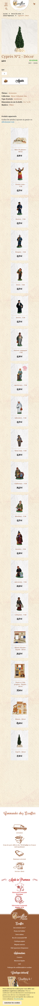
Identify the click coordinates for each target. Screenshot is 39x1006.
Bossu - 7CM (20, 285)
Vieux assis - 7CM (20, 451)
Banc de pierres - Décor (21, 151)
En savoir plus (18, 999)
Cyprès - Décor (20, 752)
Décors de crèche (16, 14)
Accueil (5, 14)
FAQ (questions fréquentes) (19, 948)
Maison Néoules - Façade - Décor (20, 648)
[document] (20, 996)
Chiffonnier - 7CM (20, 484)
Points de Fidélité (19, 931)
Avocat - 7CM (20, 317)
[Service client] (19, 866)
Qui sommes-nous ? (19, 928)
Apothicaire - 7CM (20, 385)
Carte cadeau (19, 934)
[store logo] (20, 5)
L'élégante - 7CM (20, 615)
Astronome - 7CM (20, 582)
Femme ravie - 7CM (20, 185)
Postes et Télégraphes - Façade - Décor (20, 684)
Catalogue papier (19, 941)
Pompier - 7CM (20, 252)
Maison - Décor (20, 719)
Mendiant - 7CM (20, 516)
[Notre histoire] (19, 887)
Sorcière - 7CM (20, 549)
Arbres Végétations (8, 15)
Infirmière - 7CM (20, 418)
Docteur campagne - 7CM (20, 351)
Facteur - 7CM (20, 219)
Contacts (19, 957)
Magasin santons (19, 944)
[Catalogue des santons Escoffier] (19, 982)
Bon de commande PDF (19, 938)
